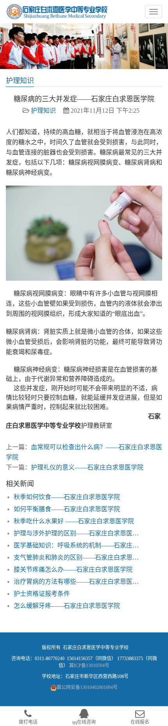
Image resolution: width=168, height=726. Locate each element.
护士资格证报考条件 (42, 593)
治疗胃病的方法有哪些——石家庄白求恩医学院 (79, 581)
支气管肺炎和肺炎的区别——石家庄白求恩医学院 (79, 557)
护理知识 (43, 110)
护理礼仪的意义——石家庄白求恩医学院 (87, 467)
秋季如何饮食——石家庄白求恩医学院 (67, 497)
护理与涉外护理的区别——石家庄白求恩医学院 (79, 533)
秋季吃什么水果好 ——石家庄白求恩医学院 (74, 521)
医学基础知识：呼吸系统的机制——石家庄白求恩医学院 (79, 545)
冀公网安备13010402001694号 (87, 687)
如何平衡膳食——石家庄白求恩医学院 (67, 509)
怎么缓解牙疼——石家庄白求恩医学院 (67, 605)
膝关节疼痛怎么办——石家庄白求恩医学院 (73, 569)
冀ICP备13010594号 (89, 665)
